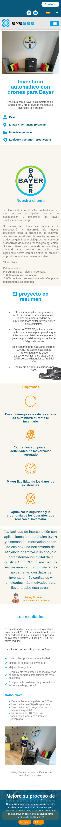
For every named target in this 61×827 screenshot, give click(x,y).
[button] (54, 23)
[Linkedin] (29, 12)
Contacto (50, 4)
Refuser (38, 822)
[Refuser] (57, 813)
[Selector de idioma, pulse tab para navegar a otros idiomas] (52, 12)
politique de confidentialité (30, 817)
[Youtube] (35, 12)
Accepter (25, 822)
